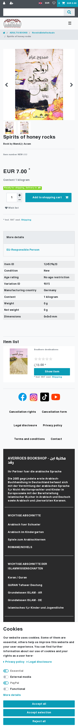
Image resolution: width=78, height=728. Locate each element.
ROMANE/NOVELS (20, 547)
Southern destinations (46, 349)
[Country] (40, 3)
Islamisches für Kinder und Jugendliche (36, 607)
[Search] (69, 12)
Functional (17, 689)
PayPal (14, 683)
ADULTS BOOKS (18, 33)
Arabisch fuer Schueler (24, 524)
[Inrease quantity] (19, 195)
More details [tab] (15, 237)
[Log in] (5, 3)
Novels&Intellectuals (43, 33)
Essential (16, 671)
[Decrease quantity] (19, 200)
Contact (56, 439)
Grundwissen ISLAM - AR (25, 592)
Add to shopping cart (47, 197)
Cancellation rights (22, 412)
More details (12, 695)
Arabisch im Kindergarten (26, 532)
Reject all (39, 721)
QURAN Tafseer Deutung (25, 585)
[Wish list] (54, 3)
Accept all (39, 704)
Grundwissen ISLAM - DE (25, 600)
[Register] (12, 3)
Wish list (13, 208)
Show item (52, 371)
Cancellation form (54, 412)
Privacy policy (15, 662)
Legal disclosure (40, 662)
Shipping (26, 220)
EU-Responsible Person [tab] (22, 250)
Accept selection (39, 712)
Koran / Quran (17, 577)
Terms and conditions (29, 439)
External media (20, 677)
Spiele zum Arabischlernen (27, 539)
